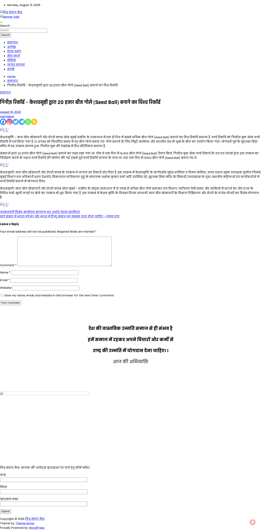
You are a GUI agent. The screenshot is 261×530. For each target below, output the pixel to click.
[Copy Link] (34, 122)
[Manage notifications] (252, 522)
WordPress (36, 528)
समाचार (12, 43)
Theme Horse (24, 523)
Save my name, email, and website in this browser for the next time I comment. (59, 295)
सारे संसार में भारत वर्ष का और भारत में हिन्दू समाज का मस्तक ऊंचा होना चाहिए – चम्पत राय (59, 216)
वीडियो (11, 60)
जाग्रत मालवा (16, 65)
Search (5, 26)
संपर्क (11, 69)
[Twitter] (15, 122)
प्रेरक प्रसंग (14, 51)
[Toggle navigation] (1, 22)
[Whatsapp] (28, 122)
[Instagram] (9, 122)
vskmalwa (7, 116)
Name (5, 272)
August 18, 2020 (10, 112)
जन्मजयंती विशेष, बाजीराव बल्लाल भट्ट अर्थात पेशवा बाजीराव (40, 212)
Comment (8, 265)
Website (6, 288)
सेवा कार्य (13, 56)
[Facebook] (3, 122)
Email (5, 280)
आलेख (11, 47)
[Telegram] (22, 122)
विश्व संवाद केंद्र (35, 519)
